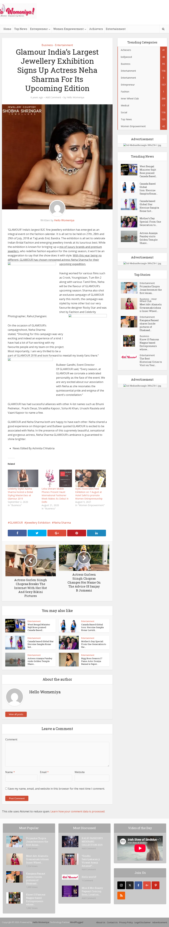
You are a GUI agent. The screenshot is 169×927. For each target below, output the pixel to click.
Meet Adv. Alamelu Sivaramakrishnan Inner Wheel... (151, 308)
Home (7, 29)
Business (47, 45)
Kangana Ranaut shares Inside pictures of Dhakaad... (149, 325)
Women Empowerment (68, 29)
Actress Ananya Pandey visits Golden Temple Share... (40, 661)
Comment (11, 739)
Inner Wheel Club (148, 300)
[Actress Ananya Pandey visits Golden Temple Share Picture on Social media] (130, 236)
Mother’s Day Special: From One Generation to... (150, 222)
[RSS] (121, 895)
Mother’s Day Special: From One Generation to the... (93, 644)
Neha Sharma (62, 522)
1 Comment (87, 880)
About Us (100, 922)
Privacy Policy (126, 922)
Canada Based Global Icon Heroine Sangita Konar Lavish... (92, 627)
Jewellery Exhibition (38, 522)
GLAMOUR (16, 522)
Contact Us (112, 922)
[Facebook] (138, 885)
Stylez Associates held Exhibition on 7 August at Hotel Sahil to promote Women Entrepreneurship (88, 493)
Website (80, 772)
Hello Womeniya (75, 97)
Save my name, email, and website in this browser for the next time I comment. (56, 788)
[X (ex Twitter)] (130, 885)
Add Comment (53, 97)
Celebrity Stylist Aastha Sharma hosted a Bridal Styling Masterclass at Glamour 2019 (20, 493)
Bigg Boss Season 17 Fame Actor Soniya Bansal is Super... (91, 661)
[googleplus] (147, 885)
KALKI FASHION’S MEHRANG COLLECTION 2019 (92, 841)
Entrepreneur (39, 29)
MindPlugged (76, 922)
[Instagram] (121, 885)
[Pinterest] (155, 885)
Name (10, 772)
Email (44, 772)
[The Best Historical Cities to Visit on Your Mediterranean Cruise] (130, 356)
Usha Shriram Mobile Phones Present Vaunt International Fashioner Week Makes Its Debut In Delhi (55, 495)
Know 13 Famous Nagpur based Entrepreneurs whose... (149, 344)
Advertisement (159, 922)
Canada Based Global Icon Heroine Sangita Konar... (149, 188)
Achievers (96, 29)
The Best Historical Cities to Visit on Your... (151, 362)
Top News (20, 29)
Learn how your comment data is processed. (78, 811)
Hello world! (89, 876)
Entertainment (116, 29)
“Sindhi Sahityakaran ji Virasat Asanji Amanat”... (91, 860)
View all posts (16, 714)
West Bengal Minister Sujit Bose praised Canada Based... (39, 627)
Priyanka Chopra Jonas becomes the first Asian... (151, 290)
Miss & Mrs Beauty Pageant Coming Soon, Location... (92, 891)
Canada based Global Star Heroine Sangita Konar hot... (41, 644)
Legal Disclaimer (143, 922)
